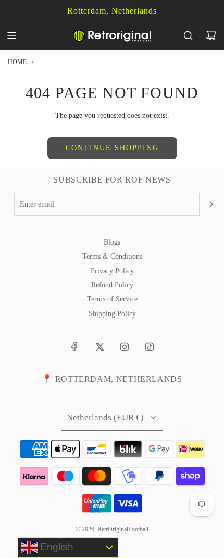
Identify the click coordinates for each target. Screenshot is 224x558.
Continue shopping (112, 148)
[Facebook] (74, 346)
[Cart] (211, 35)
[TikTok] (149, 346)
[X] (99, 346)
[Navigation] (11, 35)
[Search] (188, 35)
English (55, 546)
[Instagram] (124, 346)
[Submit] (211, 204)
